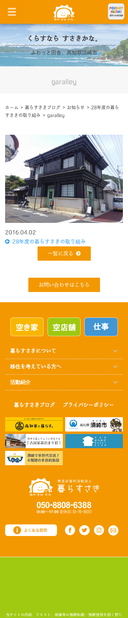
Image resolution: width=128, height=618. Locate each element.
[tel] (64, 507)
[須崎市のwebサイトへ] (94, 424)
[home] (64, 12)
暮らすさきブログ (34, 405)
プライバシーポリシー (88, 405)
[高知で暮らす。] (34, 424)
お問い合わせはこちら (64, 285)
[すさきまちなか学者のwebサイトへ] (34, 458)
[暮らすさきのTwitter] (84, 530)
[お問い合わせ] (113, 530)
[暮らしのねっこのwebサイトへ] (34, 441)
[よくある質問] (31, 530)
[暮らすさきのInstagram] (99, 530)
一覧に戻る (60, 254)
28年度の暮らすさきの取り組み (48, 242)
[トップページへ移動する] (64, 486)
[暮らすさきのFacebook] (70, 530)
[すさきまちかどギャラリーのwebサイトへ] (94, 441)
